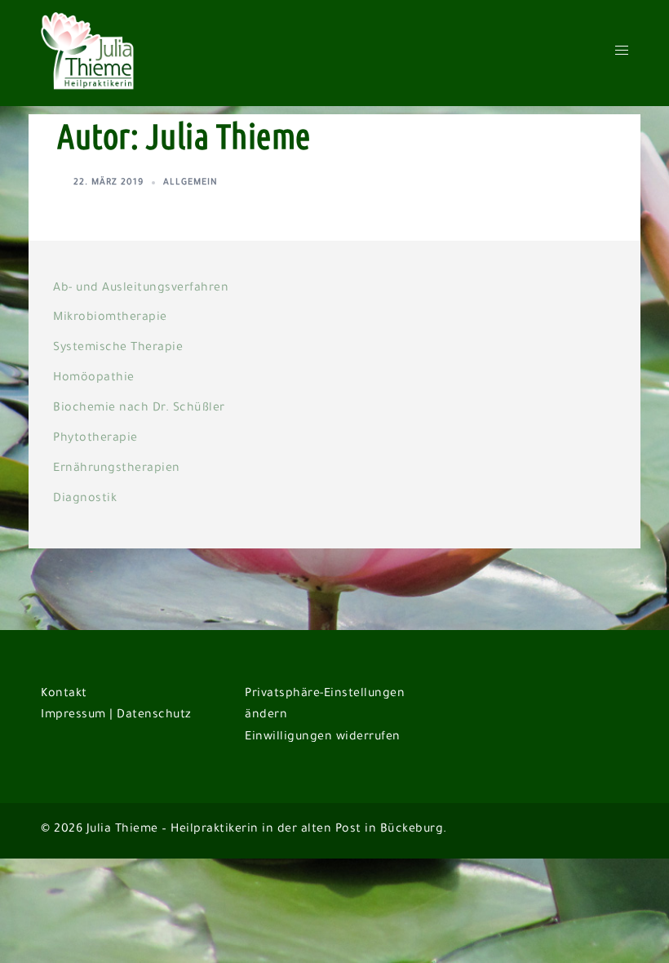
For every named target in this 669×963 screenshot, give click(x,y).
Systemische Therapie (118, 348)
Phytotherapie (95, 439)
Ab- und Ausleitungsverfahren (140, 288)
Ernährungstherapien (116, 469)
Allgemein (190, 183)
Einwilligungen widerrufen (323, 737)
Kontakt (64, 694)
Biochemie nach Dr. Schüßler (139, 408)
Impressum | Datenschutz (116, 715)
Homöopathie (94, 378)
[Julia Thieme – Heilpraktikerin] (90, 54)
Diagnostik (85, 499)
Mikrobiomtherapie (110, 318)
